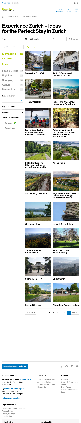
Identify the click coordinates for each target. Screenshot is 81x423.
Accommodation (44, 382)
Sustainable (9, 123)
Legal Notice (7, 416)
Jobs (63, 392)
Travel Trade (66, 387)
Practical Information (46, 384)
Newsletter (42, 387)
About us (64, 379)
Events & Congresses (69, 382)
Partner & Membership (70, 389)
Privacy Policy (7, 411)
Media (63, 384)
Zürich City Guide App (46, 379)
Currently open (10, 128)
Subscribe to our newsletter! (14, 366)
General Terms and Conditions (14, 408)
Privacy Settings (8, 414)
